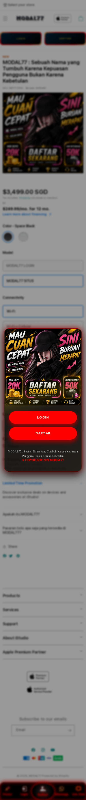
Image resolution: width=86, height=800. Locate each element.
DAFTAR (43, 433)
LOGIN (43, 417)
